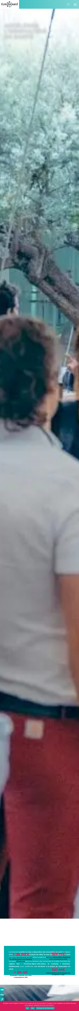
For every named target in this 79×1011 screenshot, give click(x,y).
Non (32, 1008)
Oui (27, 1008)
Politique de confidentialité (45, 1008)
